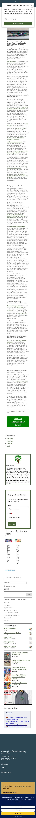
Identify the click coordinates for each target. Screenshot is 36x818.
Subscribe (18, 23)
